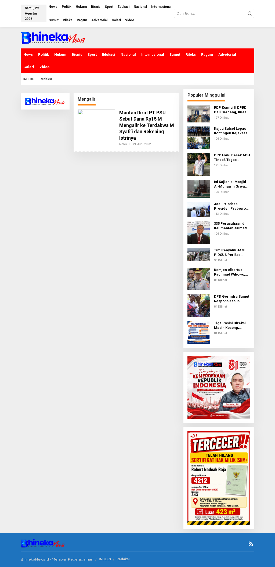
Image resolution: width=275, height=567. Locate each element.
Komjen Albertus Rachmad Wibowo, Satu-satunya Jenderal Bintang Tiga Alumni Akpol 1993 (229, 272)
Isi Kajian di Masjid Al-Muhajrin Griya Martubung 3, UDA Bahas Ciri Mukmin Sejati (230, 184)
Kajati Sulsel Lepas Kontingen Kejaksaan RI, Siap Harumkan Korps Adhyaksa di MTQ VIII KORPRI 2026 (232, 131)
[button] (249, 13)
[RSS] (250, 543)
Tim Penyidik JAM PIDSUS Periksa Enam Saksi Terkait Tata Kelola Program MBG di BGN (231, 252)
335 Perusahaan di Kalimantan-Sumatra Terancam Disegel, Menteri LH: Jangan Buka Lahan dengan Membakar (231, 226)
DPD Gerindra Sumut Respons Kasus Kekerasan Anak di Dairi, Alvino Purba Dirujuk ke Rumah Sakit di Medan (231, 299)
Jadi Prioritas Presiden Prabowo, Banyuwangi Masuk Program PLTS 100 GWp (230, 206)
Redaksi (123, 559)
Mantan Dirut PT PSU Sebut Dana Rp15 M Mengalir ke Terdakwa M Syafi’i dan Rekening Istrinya (146, 125)
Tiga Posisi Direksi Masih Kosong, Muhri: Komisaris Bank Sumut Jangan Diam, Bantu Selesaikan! (231, 325)
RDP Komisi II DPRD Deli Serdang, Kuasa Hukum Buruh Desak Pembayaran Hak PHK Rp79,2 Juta (231, 110)
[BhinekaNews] (54, 37)
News (123, 144)
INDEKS (105, 559)
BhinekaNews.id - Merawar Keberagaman (57, 559)
